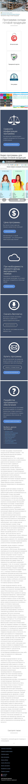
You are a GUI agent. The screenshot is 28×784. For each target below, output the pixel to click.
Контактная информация (11, 372)
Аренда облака (9, 286)
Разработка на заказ (5, 768)
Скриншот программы (6, 748)
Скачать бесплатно (5, 762)
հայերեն (4, 774)
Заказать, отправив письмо (12, 367)
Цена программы (9, 231)
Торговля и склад (9, 431)
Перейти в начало (5, 771)
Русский (4, 775)
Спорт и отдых (8, 438)
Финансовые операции (10, 434)
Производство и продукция (11, 433)
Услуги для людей (9, 441)
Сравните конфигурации (11, 144)
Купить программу (5, 765)
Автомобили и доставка (10, 440)
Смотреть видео (5, 754)
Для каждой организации (11, 443)
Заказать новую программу (12, 421)
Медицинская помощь (10, 435)
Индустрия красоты (9, 437)
